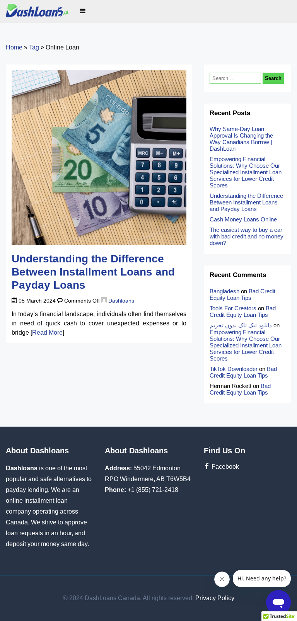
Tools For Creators (233, 308)
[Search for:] (236, 78)
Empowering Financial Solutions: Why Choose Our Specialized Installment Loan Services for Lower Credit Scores (246, 172)
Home (14, 47)
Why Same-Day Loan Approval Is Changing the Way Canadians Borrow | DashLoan (241, 139)
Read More (47, 332)
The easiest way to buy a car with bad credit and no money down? (246, 236)
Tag (34, 47)
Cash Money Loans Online (244, 219)
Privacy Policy (214, 598)
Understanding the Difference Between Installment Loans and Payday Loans (93, 272)
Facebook (224, 466)
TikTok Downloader (234, 369)
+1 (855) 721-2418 (153, 490)
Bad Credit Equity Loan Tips (242, 294)
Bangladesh (224, 291)
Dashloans (120, 301)
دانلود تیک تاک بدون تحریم (241, 325)
